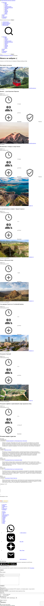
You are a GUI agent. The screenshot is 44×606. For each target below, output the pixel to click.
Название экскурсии (4, 589)
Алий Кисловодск (32, 88)
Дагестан (6, 4)
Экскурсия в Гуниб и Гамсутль (11, 478)
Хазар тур (31, 205)
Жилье (3, 14)
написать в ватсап (5, 24)
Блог (3, 15)
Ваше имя (2, 592)
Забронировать (3, 602)
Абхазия (6, 10)
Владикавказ (4, 515)
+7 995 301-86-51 (5, 21)
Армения (6, 8)
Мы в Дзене (22, 550)
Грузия (6, 5)
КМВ (6, 3)
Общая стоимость (3, 600)
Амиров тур (31, 300)
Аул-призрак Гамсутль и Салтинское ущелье (13, 459)
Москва (3, 511)
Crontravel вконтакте (6, 23)
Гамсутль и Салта (7, 449)
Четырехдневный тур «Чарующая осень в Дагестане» (16, 440)
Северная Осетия (8, 6)
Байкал (6, 13)
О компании (4, 16)
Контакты (4, 17)
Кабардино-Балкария (9, 7)
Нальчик (4, 516)
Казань (3, 518)
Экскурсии (4, 2)
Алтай (6, 12)
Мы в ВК (21, 541)
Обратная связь (5, 25)
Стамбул (4, 517)
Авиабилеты (4, 506)
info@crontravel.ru (23, 559)
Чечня (6, 9)
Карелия (6, 11)
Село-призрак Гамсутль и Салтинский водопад (13, 469)
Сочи (3, 513)
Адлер (3, 519)
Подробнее (32, 567)
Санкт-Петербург (5, 514)
